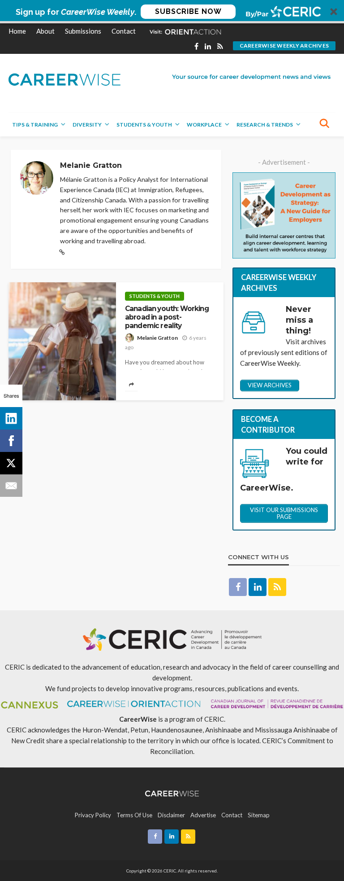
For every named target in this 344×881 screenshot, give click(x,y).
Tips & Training (35, 124)
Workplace (204, 124)
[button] (172, 11)
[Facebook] (11, 441)
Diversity (87, 124)
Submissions (83, 31)
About (45, 31)
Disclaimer (171, 815)
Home (17, 31)
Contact (124, 31)
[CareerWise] (64, 79)
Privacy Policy (93, 815)
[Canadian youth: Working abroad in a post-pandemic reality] (62, 341)
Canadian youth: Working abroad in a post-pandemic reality (167, 317)
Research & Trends (264, 124)
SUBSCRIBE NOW (188, 11)
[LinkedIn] (11, 418)
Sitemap (259, 815)
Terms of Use (134, 815)
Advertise (203, 815)
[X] (11, 463)
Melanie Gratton (157, 337)
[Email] (11, 485)
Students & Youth (144, 124)
